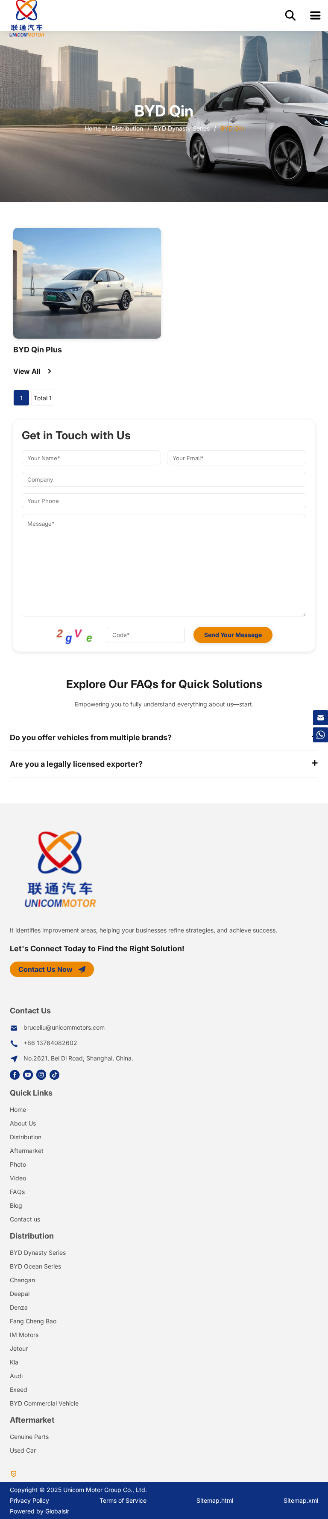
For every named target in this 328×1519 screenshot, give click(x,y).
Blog (16, 1205)
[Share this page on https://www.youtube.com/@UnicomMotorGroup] (29, 1075)
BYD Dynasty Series (182, 128)
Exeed (18, 1389)
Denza (19, 1307)
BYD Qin (232, 128)
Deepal (19, 1293)
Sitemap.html (214, 1500)
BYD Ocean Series (35, 1266)
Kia (14, 1362)
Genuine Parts (29, 1436)
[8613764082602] (320, 734)
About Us (23, 1123)
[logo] (26, 17)
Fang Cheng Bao (33, 1321)
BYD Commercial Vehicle (44, 1403)
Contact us (25, 1219)
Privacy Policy (29, 1500)
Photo (18, 1164)
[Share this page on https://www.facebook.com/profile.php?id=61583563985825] (16, 1075)
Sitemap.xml (301, 1500)
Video (18, 1178)
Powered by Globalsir (39, 1511)
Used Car (23, 1450)
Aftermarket (27, 1150)
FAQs (17, 1191)
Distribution (127, 128)
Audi (16, 1375)
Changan (22, 1280)
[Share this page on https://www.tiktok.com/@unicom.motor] (56, 1075)
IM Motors (24, 1334)
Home (93, 128)
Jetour (19, 1348)
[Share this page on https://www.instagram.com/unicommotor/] (43, 1075)
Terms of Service (123, 1500)
